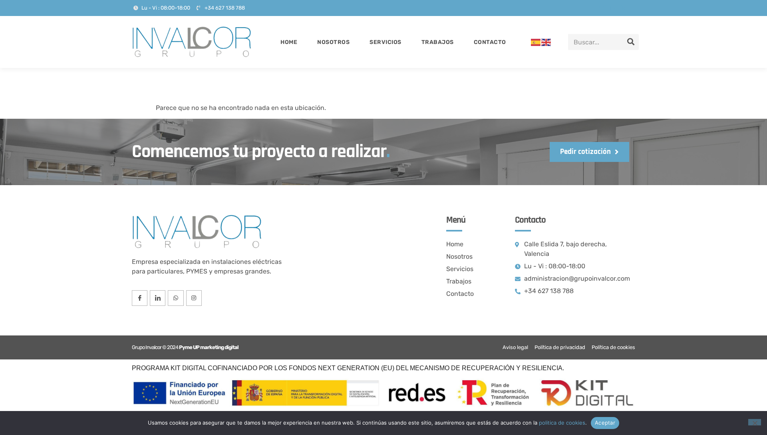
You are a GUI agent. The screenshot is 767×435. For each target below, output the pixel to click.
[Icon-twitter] (601, 8)
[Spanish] (536, 42)
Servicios (385, 42)
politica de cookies (562, 422)
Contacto (490, 42)
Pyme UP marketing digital (208, 347)
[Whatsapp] (175, 298)
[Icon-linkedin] (612, 8)
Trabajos (437, 42)
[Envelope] (634, 8)
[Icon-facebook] (590, 8)
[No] (754, 422)
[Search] (631, 42)
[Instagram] (194, 298)
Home (288, 42)
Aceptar (605, 422)
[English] (546, 42)
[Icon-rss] (623, 8)
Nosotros (333, 42)
